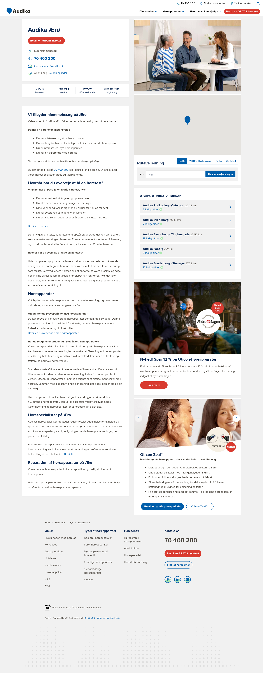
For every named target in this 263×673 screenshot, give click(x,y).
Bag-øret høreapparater (98, 538)
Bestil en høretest (38, 226)
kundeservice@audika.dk (48, 66)
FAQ (47, 585)
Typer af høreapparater (100, 531)
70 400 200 (44, 58)
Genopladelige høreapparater (93, 571)
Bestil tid (69, 454)
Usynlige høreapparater (98, 562)
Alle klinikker (131, 548)
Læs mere (154, 385)
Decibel (88, 579)
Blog (47, 579)
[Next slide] (236, 418)
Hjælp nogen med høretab (60, 538)
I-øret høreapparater (96, 544)
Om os (49, 531)
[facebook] (168, 580)
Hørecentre (132, 531)
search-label (258, 3)
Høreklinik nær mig (135, 562)
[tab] (148, 11)
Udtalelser (51, 558)
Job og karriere (54, 551)
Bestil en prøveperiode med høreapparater (53, 333)
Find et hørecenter (178, 565)
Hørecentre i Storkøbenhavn (133, 539)
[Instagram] (187, 580)
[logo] (18, 11)
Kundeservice (53, 565)
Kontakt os (51, 544)
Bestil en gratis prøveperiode (162, 506)
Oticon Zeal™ (200, 506)
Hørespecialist (132, 555)
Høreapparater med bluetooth (96, 553)
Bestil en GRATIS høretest (242, 11)
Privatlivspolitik (53, 572)
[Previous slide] (138, 418)
